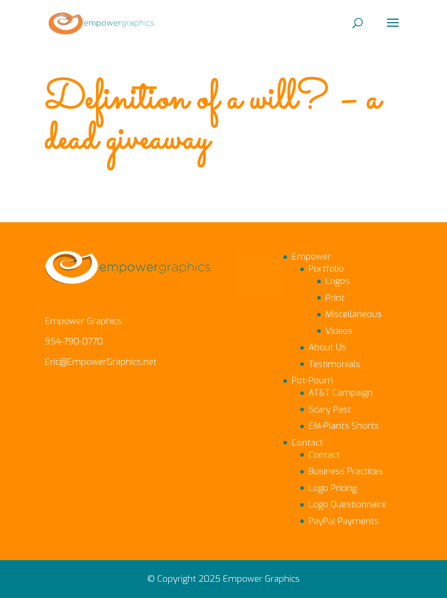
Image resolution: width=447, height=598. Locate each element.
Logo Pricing (332, 488)
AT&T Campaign (340, 392)
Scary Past (329, 409)
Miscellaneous (353, 314)
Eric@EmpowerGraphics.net (101, 362)
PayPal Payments (343, 521)
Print (335, 298)
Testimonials (334, 364)
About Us (327, 347)
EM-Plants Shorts (343, 426)
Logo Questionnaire (347, 504)
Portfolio (326, 269)
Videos (339, 331)
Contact (307, 443)
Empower (311, 256)
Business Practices (345, 471)
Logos (337, 281)
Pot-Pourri (312, 380)
